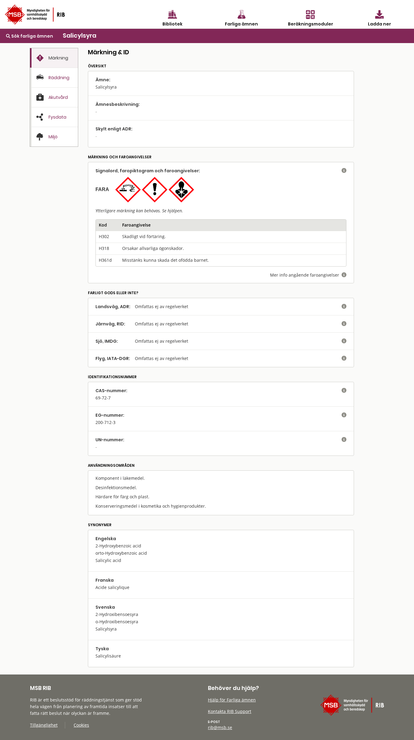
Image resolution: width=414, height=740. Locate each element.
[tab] (54, 58)
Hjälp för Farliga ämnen (232, 700)
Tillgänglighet (44, 725)
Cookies (81, 725)
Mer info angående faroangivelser (308, 275)
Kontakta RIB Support (229, 711)
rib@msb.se (220, 727)
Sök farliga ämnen (31, 36)
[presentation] (54, 58)
